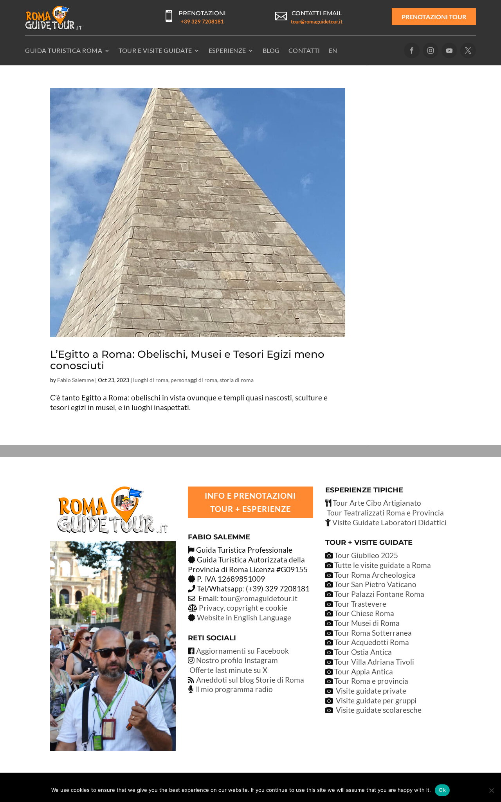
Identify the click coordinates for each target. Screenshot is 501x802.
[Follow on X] (468, 50)
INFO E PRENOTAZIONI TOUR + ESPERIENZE (250, 502)
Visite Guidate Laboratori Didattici (389, 522)
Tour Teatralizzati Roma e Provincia (384, 512)
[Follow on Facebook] (412, 50)
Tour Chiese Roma (364, 613)
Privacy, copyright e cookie (243, 607)
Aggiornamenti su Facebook (242, 650)
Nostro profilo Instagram (237, 660)
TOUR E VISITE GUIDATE (155, 50)
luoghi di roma (150, 380)
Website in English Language (244, 617)
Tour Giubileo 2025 (365, 555)
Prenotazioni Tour (434, 16)
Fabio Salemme (75, 380)
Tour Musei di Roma (367, 622)
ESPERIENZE (227, 50)
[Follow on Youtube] (449, 50)
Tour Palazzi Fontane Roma (378, 593)
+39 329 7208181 (202, 21)
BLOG (271, 50)
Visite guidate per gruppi (376, 700)
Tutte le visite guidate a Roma (382, 565)
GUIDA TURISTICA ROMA (63, 50)
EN (333, 50)
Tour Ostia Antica (363, 651)
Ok (442, 790)
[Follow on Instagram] (430, 50)
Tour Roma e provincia (371, 680)
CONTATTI (304, 50)
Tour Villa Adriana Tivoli (374, 661)
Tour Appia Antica (363, 671)
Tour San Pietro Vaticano (374, 584)
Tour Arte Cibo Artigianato (376, 502)
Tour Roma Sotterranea (373, 632)
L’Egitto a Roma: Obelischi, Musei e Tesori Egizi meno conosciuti (187, 360)
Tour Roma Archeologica (374, 574)
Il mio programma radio (233, 689)
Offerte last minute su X (228, 669)
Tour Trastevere (360, 603)
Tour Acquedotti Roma (371, 642)
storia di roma (237, 380)
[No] (491, 790)
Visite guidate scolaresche (379, 709)
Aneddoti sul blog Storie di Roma (250, 679)
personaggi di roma (194, 380)
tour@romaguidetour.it (316, 21)
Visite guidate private (371, 690)
